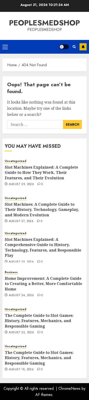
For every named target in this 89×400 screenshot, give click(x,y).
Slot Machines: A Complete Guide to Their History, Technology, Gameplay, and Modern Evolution (42, 210)
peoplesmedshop (44, 22)
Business (11, 272)
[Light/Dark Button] (64, 46)
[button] (5, 47)
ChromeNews (69, 388)
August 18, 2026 (21, 369)
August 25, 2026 (21, 262)
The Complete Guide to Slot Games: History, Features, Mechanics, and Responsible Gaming (39, 321)
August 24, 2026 (21, 295)
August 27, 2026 (21, 221)
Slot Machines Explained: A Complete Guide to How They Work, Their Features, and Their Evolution (41, 173)
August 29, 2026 (21, 184)
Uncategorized (15, 161)
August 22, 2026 (21, 332)
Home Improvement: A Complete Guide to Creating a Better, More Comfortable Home (43, 284)
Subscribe (83, 46)
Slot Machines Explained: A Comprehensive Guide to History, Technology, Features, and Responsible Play (43, 247)
